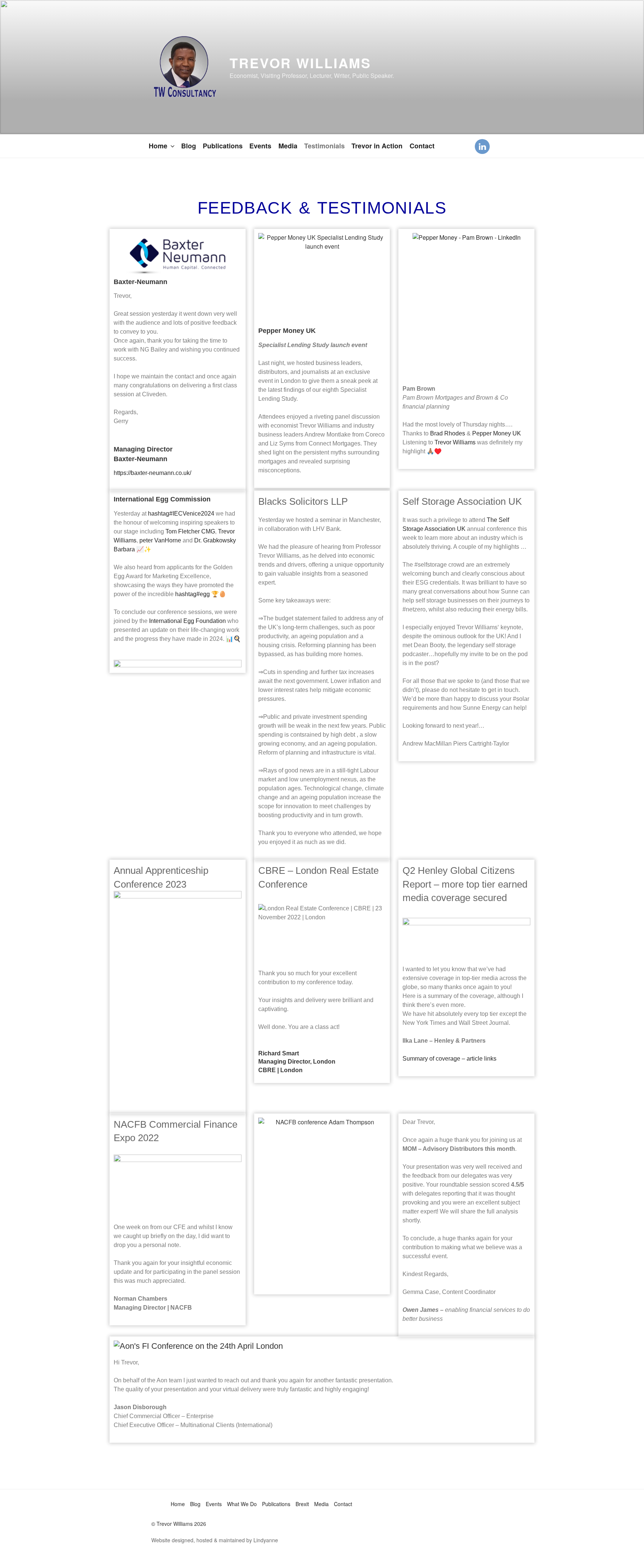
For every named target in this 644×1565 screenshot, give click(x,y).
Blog (188, 146)
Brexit (302, 1504)
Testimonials (324, 146)
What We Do (242, 1504)
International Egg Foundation (187, 621)
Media (287, 146)
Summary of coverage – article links (449, 1058)
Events (260, 146)
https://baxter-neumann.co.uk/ (152, 473)
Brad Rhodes (447, 433)
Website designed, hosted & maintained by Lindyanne (214, 1540)
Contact (422, 146)
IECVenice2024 (181, 513)
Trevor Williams (300, 62)
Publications (223, 146)
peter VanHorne (160, 540)
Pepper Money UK (496, 433)
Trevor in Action (376, 146)
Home (158, 146)
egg (192, 594)
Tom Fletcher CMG (190, 531)
